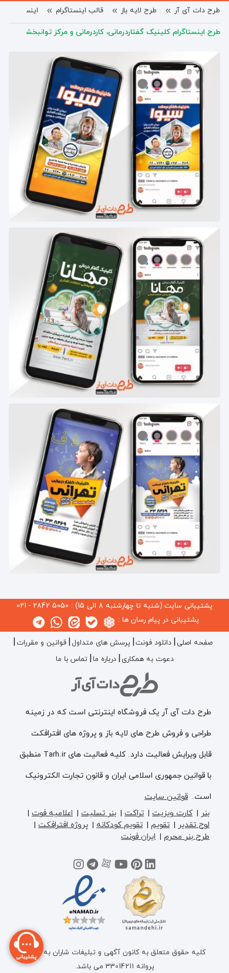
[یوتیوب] (121, 866)
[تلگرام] (92, 866)
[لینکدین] (150, 866)
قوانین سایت (166, 796)
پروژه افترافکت (63, 824)
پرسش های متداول (101, 642)
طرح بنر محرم (187, 836)
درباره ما (104, 659)
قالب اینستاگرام (79, 10)
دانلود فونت (153, 642)
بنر (205, 813)
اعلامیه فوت (52, 813)
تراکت (134, 813)
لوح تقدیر (194, 824)
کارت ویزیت (172, 813)
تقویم (160, 824)
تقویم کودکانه (119, 824)
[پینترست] (136, 866)
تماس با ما (71, 659)
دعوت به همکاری (148, 659)
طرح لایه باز (139, 10)
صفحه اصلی (195, 642)
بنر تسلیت (98, 813)
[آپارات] (106, 866)
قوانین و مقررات (41, 642)
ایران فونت (138, 836)
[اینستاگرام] (78, 866)
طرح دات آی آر (197, 10)
